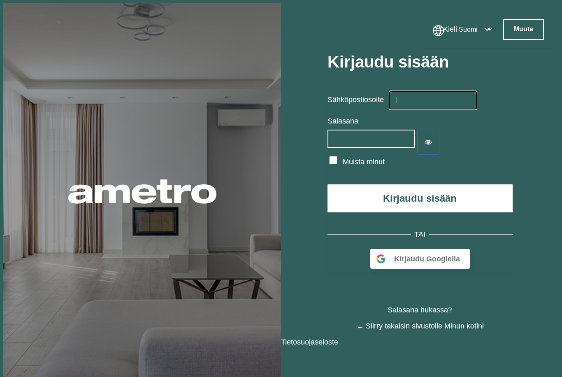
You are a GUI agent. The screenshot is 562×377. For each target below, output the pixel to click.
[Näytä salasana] (428, 142)
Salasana (342, 121)
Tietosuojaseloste (309, 342)
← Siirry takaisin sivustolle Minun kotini (420, 326)
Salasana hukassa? (420, 310)
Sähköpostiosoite (355, 99)
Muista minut (364, 162)
